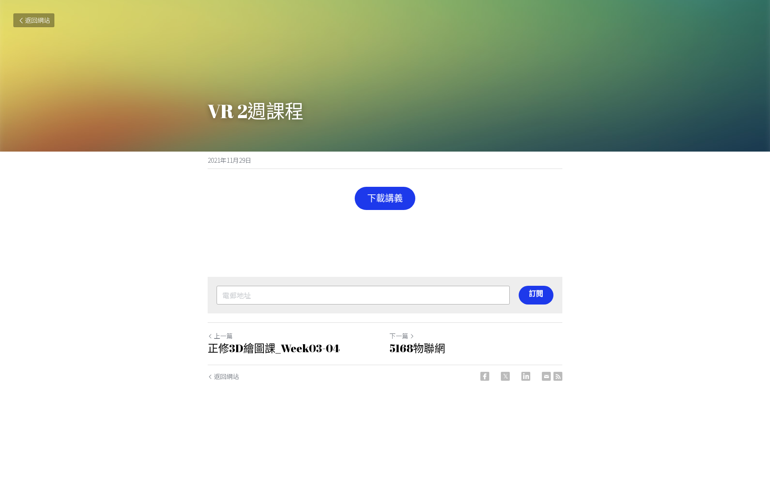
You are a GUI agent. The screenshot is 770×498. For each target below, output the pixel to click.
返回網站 (37, 20)
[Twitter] (505, 376)
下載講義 (385, 198)
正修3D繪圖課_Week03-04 (274, 348)
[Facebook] (484, 376)
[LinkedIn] (525, 376)
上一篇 (223, 335)
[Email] (546, 376)
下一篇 (398, 335)
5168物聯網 (417, 348)
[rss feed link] (557, 376)
